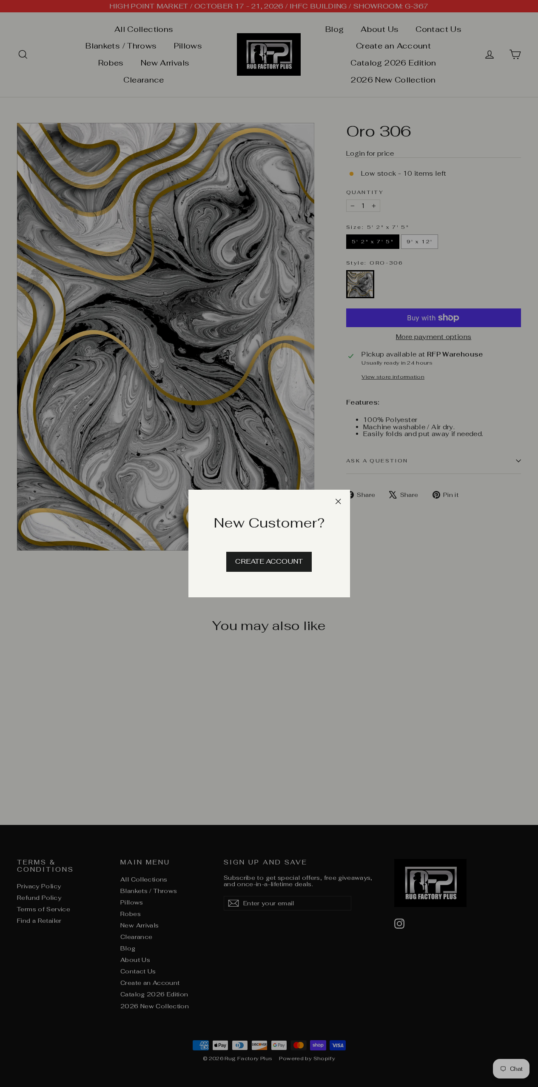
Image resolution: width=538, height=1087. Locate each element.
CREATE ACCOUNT (269, 561)
